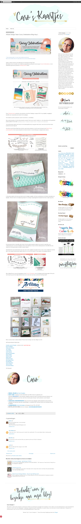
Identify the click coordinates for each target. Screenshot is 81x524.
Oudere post (52, 453)
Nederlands (71, 162)
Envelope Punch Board (67, 156)
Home (7, 28)
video (62, 168)
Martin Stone (8, 357)
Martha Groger (9, 356)
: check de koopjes (16, 405)
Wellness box (60, 167)
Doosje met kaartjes (68, 155)
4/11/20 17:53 (11, 448)
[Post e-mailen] (16, 413)
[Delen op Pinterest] (23, 413)
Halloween (60, 159)
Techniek (68, 164)
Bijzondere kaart (70, 153)
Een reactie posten (11, 450)
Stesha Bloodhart (9, 362)
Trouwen (59, 166)
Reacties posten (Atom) (17, 455)
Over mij (12, 28)
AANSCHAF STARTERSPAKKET (16, 400)
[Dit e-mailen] (18, 413)
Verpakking (71, 166)
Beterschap (63, 153)
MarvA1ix (11, 437)
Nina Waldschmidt (9, 360)
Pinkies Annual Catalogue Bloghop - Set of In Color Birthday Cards (25, 473)
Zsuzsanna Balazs (10, 365)
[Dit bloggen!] (20, 413)
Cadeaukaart (61, 154)
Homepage (31, 453)
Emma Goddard (9, 346)
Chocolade (72, 154)
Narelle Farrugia (9, 358)
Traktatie (72, 164)
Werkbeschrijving (67, 167)
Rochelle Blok (9, 361)
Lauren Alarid (9, 350)
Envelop (59, 156)
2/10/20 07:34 (11, 426)
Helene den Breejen (10, 347)
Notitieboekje (60, 163)
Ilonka (10, 420)
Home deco (64, 159)
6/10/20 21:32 (11, 441)
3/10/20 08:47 (11, 433)
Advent (59, 153)
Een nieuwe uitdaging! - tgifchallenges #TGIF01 (21, 461)
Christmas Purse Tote (16, 467)
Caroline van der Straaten (11, 345)
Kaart (68, 159)
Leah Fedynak (9, 351)
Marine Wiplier (9, 354)
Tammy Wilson (9, 364)
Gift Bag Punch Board (69, 158)
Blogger (56, 512)
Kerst (66, 161)
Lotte (10, 445)
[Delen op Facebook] (22, 413)
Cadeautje (67, 154)
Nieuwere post (9, 453)
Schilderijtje (66, 163)
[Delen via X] (21, 413)
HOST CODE (11, 394)
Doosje (60, 155)
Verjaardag (65, 166)
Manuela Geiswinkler (10, 353)
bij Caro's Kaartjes (16, 393)
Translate (67, 34)
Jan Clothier (8, 349)
